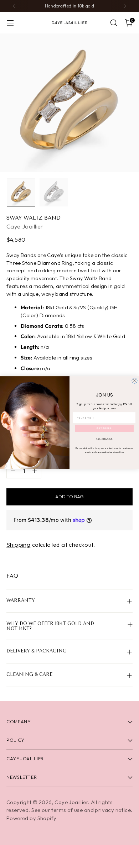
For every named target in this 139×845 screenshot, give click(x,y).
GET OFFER (104, 428)
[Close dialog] (134, 380)
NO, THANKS (104, 439)
